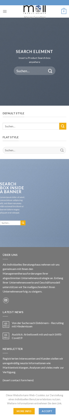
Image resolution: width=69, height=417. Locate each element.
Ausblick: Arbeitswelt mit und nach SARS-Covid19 (37, 336)
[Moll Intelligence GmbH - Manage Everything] (34, 9)
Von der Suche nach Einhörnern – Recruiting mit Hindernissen (38, 324)
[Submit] (50, 71)
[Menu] (5, 11)
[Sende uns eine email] (6, 300)
